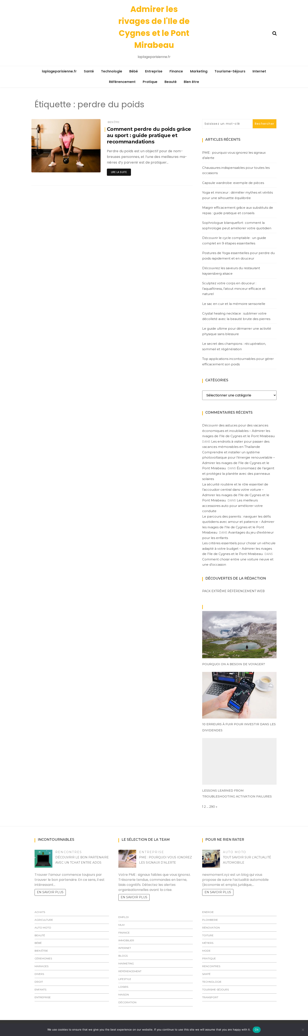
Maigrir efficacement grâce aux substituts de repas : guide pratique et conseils (237, 210)
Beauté (170, 81)
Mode (206, 950)
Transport (210, 997)
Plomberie (210, 919)
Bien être (191, 81)
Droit (39, 981)
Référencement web (246, 591)
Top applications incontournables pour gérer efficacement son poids (238, 361)
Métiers (207, 942)
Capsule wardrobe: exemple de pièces (233, 183)
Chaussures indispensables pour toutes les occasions (236, 170)
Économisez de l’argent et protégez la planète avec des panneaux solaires (238, 473)
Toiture (208, 935)
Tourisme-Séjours (230, 71)
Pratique (150, 81)
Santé (89, 71)
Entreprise (153, 71)
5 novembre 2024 (84, 166)
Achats (40, 912)
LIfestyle (124, 979)
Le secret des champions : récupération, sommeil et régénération (234, 346)
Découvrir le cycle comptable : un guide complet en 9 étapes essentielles (234, 240)
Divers (39, 974)
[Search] (274, 33)
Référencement (122, 81)
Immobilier (126, 940)
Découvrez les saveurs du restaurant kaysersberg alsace (231, 270)
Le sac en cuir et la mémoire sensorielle (233, 304)
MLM (121, 924)
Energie (208, 912)
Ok (257, 1029)
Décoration (127, 1002)
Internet (259, 71)
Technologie (111, 71)
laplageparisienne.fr (59, 71)
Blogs (123, 955)
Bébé (133, 71)
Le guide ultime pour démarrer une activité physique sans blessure (236, 331)
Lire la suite (119, 172)
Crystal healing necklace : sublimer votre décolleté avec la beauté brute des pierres (236, 316)
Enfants (40, 989)
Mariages (41, 966)
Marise (48, 166)
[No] (303, 1030)
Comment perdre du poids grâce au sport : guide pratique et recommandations (149, 135)
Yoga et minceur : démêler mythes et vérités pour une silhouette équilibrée (237, 195)
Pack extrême (214, 591)
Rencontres (68, 852)
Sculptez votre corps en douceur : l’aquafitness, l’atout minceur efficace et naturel (233, 288)
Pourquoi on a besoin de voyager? (233, 664)
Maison (123, 994)
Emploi (123, 917)
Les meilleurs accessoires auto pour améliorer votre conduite (232, 505)
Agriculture (44, 919)
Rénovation (211, 927)
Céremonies (43, 958)
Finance (176, 71)
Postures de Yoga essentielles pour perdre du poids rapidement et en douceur (238, 255)
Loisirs (123, 986)
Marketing (198, 71)
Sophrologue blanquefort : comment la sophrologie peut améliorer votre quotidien (236, 225)
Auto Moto (43, 927)
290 (212, 807)
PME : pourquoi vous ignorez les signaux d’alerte (234, 155)
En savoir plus (50, 892)
